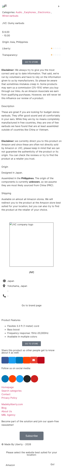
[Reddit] (12, 378)
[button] (5, 5)
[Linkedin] (5, 378)
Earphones (30, 12)
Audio (19, 12)
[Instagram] (27, 378)
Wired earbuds (10, 15)
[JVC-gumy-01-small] (31, 6)
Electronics (44, 12)
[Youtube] (34, 378)
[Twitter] (19, 378)
